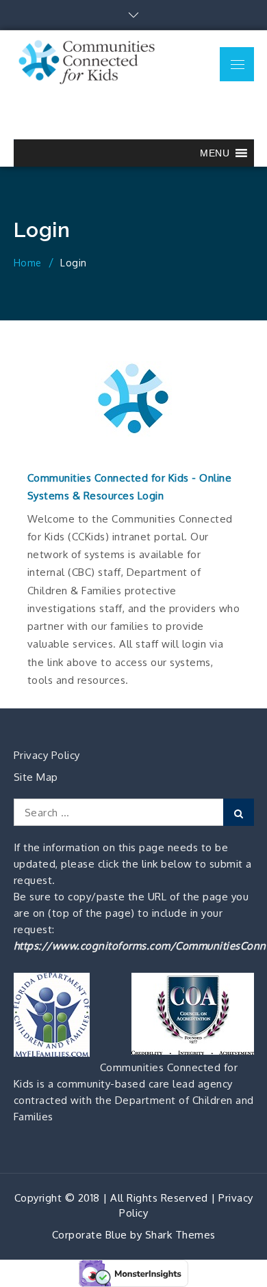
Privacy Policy (47, 755)
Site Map (36, 777)
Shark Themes (180, 1234)
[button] (214, 153)
